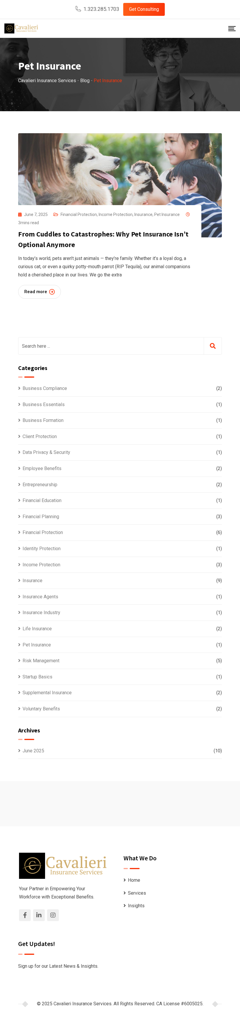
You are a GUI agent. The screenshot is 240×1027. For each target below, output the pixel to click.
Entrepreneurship (40, 484)
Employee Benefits (42, 468)
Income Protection (116, 214)
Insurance (143, 214)
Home (134, 880)
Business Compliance (45, 388)
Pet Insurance (167, 214)
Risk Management (41, 660)
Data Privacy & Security (46, 452)
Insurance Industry (41, 612)
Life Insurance (37, 628)
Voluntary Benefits (41, 709)
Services (137, 893)
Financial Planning (41, 516)
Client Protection (40, 436)
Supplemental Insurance (47, 692)
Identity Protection (42, 548)
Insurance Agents (40, 596)
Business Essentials (44, 404)
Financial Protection (79, 214)
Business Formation (43, 420)
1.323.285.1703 (101, 9)
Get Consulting (144, 9)
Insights (136, 905)
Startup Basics (37, 677)
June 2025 (33, 751)
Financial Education (42, 500)
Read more (35, 291)
